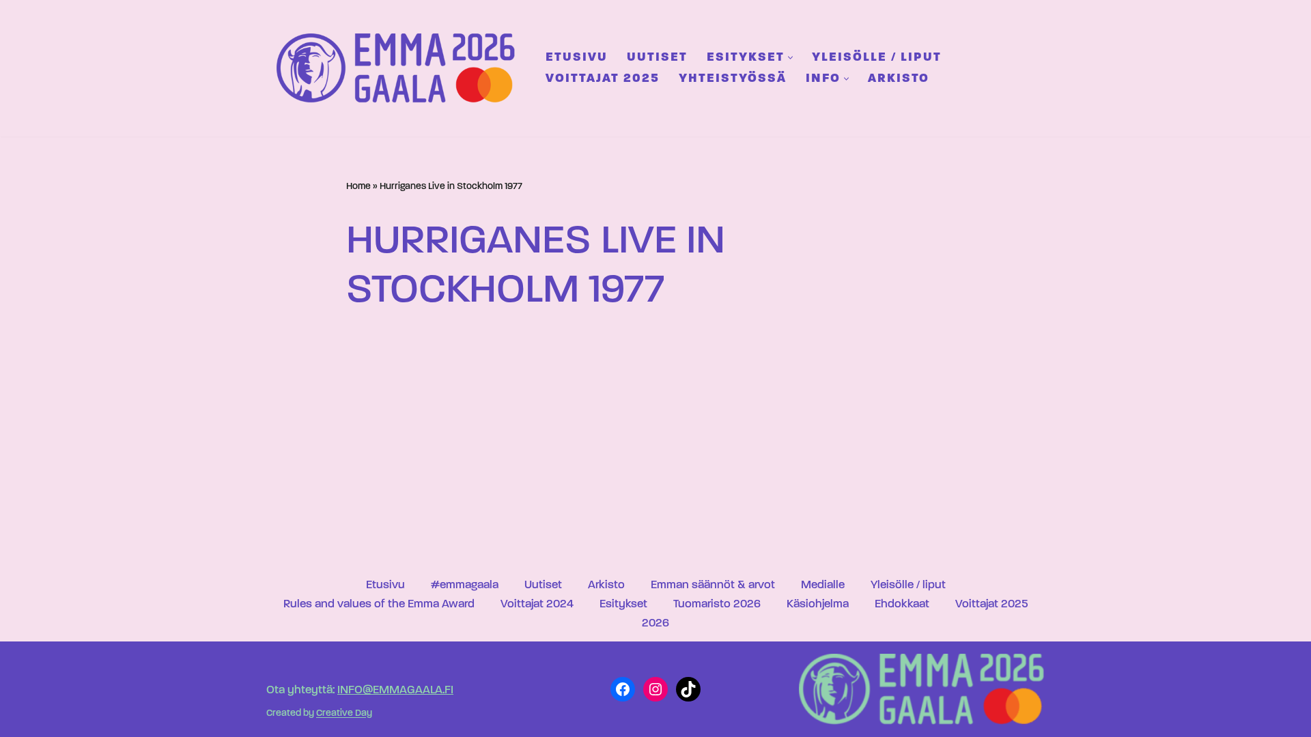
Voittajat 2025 (603, 78)
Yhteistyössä (733, 78)
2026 (655, 623)
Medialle (823, 585)
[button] (790, 57)
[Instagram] (655, 689)
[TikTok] (688, 689)
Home (358, 187)
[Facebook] (622, 689)
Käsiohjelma (818, 604)
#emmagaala (464, 585)
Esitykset (623, 604)
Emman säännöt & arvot (713, 585)
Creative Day (344, 714)
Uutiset (657, 57)
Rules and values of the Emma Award (379, 604)
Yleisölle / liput (877, 57)
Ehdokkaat (902, 604)
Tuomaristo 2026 (717, 604)
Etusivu (577, 57)
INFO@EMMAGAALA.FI (395, 690)
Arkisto (898, 78)
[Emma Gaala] (399, 67)
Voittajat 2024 (537, 604)
